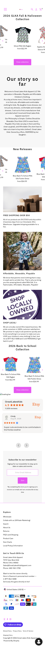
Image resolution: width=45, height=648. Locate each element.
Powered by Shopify (11, 641)
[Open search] (32, 9)
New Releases (22, 149)
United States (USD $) (15, 589)
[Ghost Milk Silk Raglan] (22, 34)
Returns (6, 531)
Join (22, 480)
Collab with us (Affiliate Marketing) (16, 520)
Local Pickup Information (13, 546)
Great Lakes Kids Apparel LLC (28, 638)
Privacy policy (17, 631)
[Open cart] (40, 9)
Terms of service (28, 631)
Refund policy (7, 631)
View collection (22, 62)
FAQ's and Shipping (10, 535)
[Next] (42, 41)
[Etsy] (4, 619)
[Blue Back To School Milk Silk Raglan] (10, 363)
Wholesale (7, 517)
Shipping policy (7, 635)
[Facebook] (7, 619)
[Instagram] (10, 619)
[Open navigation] (5, 9)
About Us (6, 527)
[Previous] (3, 41)
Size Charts (7, 542)
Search (5, 524)
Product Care (8, 538)
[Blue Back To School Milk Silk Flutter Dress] (22, 164)
